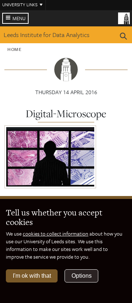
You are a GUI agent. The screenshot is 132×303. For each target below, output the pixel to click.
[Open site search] (123, 37)
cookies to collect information (55, 233)
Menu (19, 18)
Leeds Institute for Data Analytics (46, 34)
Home (14, 49)
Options (82, 276)
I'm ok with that (32, 276)
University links (19, 4)
